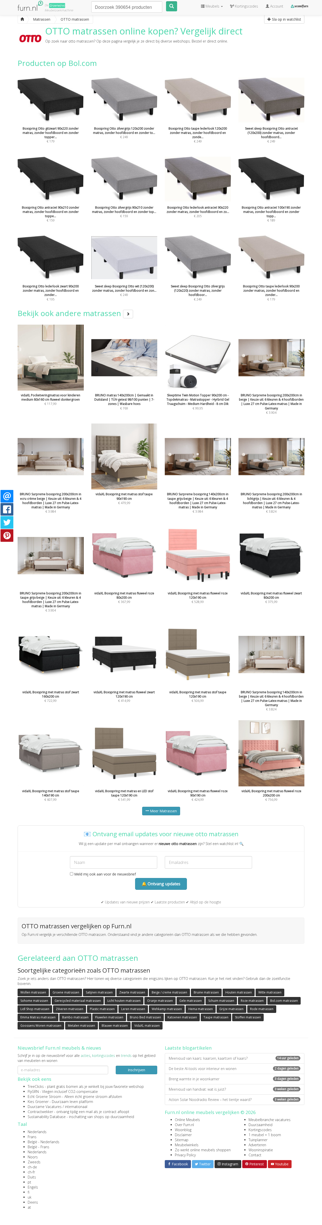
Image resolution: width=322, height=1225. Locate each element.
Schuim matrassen (221, 1001)
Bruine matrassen (206, 992)
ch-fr (31, 1172)
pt (29, 1182)
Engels (33, 1187)
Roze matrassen (252, 1001)
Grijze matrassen (231, 1009)
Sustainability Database (47, 1116)
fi (28, 1192)
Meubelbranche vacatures (270, 1119)
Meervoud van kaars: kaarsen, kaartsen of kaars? (234, 1058)
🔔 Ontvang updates (161, 884)
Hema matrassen (200, 1009)
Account (276, 6)
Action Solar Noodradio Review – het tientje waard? (234, 1099)
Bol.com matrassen (284, 1001)
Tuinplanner (258, 1139)
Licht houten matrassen (124, 1001)
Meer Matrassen (163, 811)
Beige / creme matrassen (169, 992)
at (29, 1207)
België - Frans (38, 1146)
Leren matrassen (133, 1009)
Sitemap (181, 1139)
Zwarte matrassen (132, 992)
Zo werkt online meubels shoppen (203, 1149)
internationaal (76, 1106)
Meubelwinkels (186, 1144)
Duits (32, 1177)
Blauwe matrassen (115, 1025)
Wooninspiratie (261, 1149)
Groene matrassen (66, 992)
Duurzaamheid (260, 1124)
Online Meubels (187, 1119)
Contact (255, 1155)
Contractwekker (40, 1111)
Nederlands (37, 1131)
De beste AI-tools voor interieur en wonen (234, 1068)
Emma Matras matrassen (38, 1017)
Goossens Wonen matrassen (40, 1025)
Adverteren (257, 1144)
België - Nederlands (43, 1141)
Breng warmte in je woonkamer (234, 1079)
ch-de (32, 1167)
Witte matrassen (269, 992)
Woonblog (183, 1129)
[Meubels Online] (22, 19)
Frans (32, 1136)
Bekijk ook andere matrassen (70, 313)
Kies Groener (38, 1101)
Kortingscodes (260, 1129)
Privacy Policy (185, 1155)
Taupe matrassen (216, 1017)
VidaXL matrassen (147, 1025)
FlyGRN (33, 1091)
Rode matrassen (261, 1009)
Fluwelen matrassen (109, 1017)
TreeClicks (36, 1086)
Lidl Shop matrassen (34, 1009)
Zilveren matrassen (69, 1009)
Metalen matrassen (81, 1025)
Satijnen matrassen (99, 992)
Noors (33, 1157)
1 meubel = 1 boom (265, 1134)
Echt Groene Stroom (44, 1096)
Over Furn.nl (184, 1124)
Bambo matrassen (75, 1017)
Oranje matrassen (160, 1001)
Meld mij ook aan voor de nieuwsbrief (104, 874)
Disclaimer (183, 1134)
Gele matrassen (190, 1001)
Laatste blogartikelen (188, 1048)
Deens (33, 1202)
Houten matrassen (238, 992)
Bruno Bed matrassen (145, 1017)
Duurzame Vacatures (45, 1106)
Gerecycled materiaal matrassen (78, 1001)
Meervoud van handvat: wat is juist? (234, 1089)
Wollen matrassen (33, 992)
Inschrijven (136, 1069)
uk (29, 1197)
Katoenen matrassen (182, 1017)
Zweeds (34, 1162)
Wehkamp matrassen (167, 1009)
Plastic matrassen (102, 1009)
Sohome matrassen (34, 1001)
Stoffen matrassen (248, 1017)
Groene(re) (57, 5)
